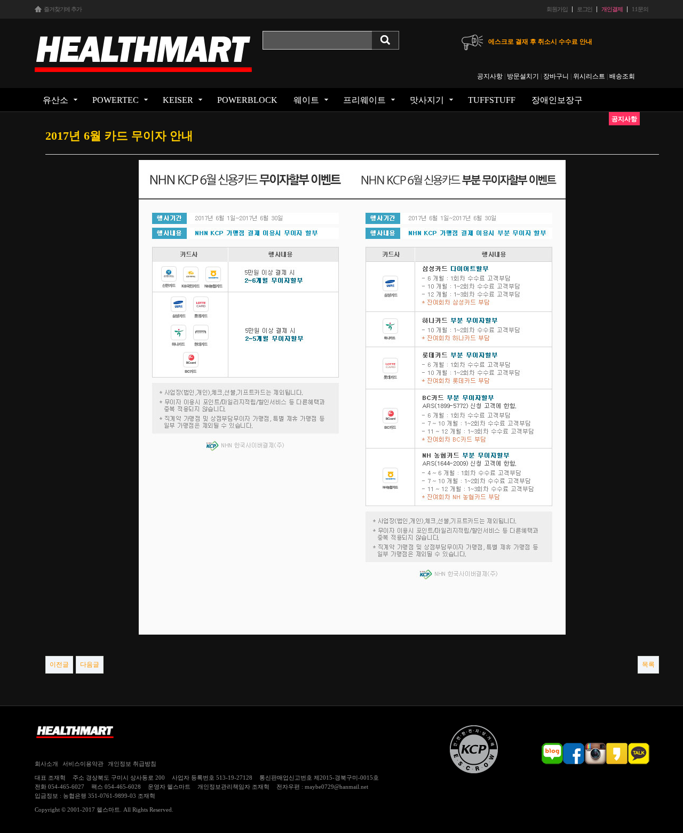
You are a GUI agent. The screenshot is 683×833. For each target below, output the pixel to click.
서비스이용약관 (83, 763)
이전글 (59, 664)
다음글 (89, 664)
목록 (648, 664)
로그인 (585, 9)
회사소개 (46, 763)
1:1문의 (640, 9)
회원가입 (556, 9)
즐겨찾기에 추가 (63, 9)
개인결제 (611, 9)
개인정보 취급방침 (132, 763)
